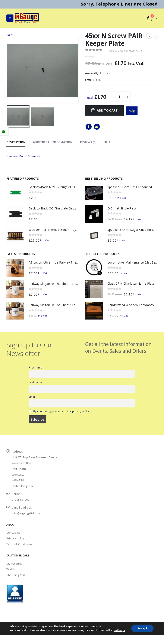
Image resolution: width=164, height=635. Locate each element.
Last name (35, 382)
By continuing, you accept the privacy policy (61, 411)
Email (96, 126)
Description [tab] (15, 142)
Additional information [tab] (52, 142)
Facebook (88, 126)
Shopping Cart (15, 575)
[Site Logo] (27, 18)
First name (35, 367)
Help (132, 111)
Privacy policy (15, 538)
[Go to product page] (15, 193)
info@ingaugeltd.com (26, 513)
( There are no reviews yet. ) (123, 50)
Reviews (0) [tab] (88, 142)
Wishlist (11, 569)
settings (119, 630)
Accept (142, 628)
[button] (9, 18)
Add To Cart (107, 110)
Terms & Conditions (19, 544)
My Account (14, 563)
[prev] (149, 36)
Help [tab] (107, 142)
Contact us (13, 533)
